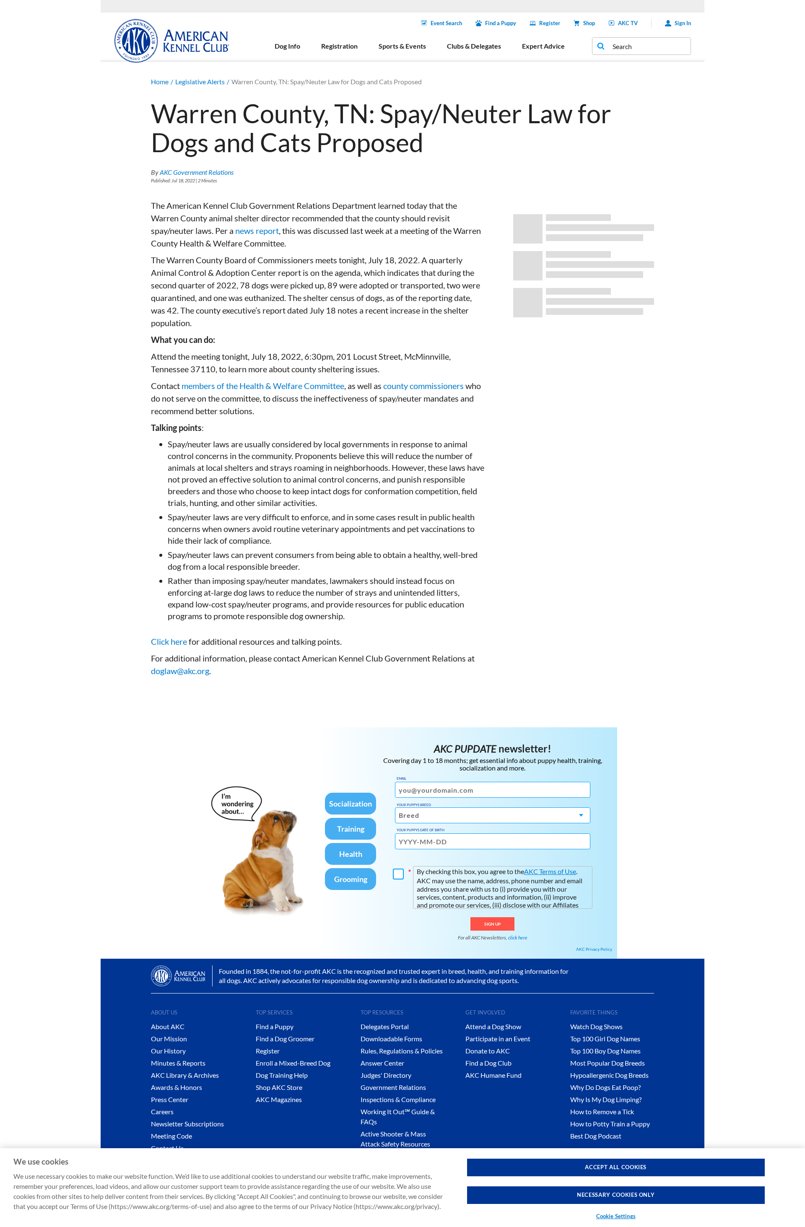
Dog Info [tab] (287, 46)
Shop (589, 23)
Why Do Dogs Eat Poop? (605, 1087)
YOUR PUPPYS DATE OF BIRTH (420, 830)
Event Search (446, 23)
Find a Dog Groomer (285, 1039)
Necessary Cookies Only (615, 1195)
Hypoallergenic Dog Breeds (609, 1075)
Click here (169, 641)
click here (517, 937)
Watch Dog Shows (596, 1026)
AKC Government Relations (197, 172)
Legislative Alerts (200, 82)
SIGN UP (492, 923)
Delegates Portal (385, 1026)
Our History (168, 1051)
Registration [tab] (339, 46)
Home (160, 82)
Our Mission (169, 1039)
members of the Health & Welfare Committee (263, 386)
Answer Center (382, 1063)
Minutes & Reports (178, 1063)
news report (257, 231)
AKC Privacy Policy (594, 949)
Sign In (683, 23)
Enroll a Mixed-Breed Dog (293, 1063)
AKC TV (628, 23)
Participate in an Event (497, 1039)
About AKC (167, 1026)
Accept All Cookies (616, 1167)
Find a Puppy (500, 23)
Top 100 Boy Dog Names (605, 1051)
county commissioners (423, 386)
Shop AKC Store (279, 1087)
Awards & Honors (176, 1087)
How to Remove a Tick (602, 1111)
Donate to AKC (487, 1051)
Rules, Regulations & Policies (402, 1051)
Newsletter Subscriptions (187, 1124)
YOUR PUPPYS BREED (414, 805)
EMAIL (401, 778)
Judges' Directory (386, 1075)
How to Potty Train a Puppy (610, 1124)
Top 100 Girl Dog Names (605, 1039)
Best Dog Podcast (595, 1136)
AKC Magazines (279, 1099)
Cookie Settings (616, 1216)
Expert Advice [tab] (543, 46)
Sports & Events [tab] (402, 46)
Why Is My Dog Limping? (605, 1099)
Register (549, 23)
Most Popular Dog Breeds (607, 1063)
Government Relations (393, 1087)
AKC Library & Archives (185, 1075)
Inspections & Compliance (398, 1099)
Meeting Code (171, 1136)
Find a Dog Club (488, 1063)
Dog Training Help (282, 1075)
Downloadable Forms (391, 1039)
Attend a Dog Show (493, 1026)
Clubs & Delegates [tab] (474, 46)
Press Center (169, 1099)
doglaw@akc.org (180, 671)
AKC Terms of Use (550, 871)
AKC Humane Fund (493, 1075)
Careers (162, 1111)
